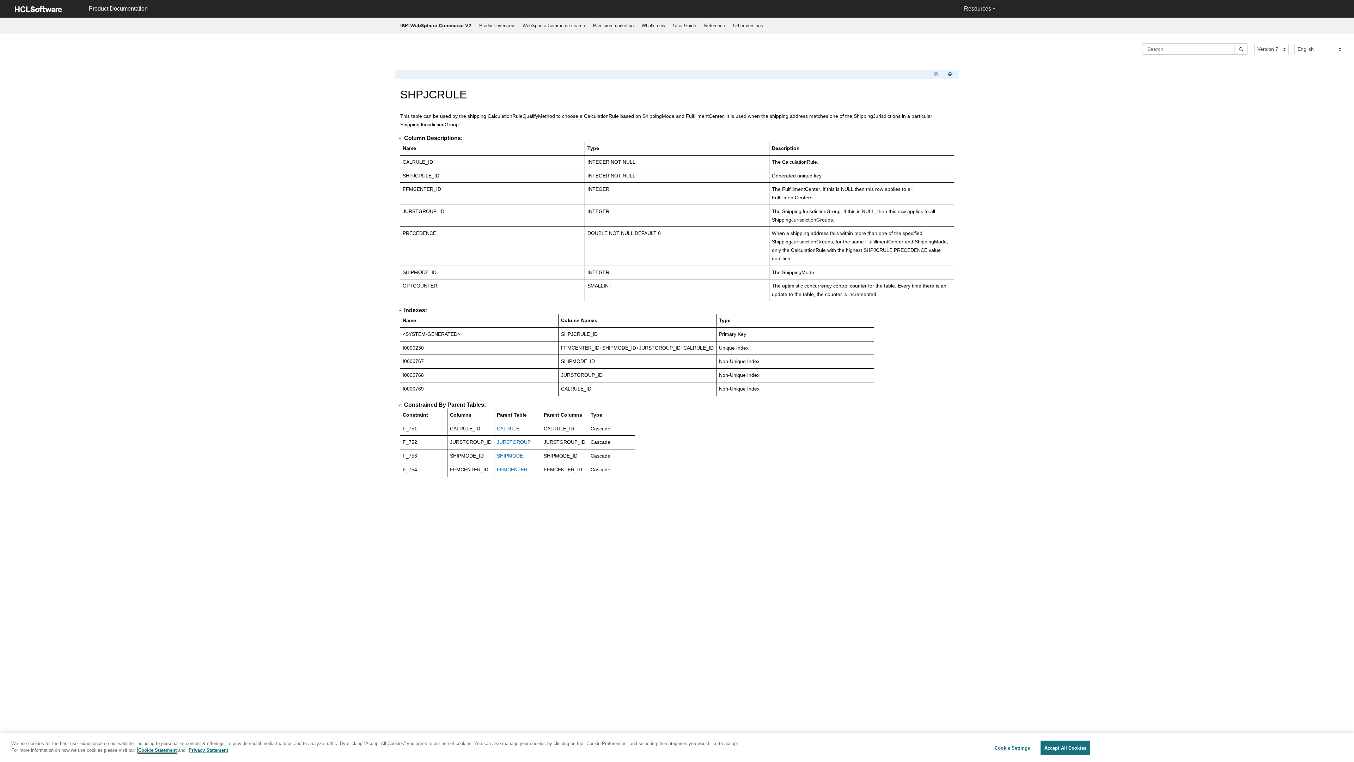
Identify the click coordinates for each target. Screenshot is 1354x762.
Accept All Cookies (1065, 748)
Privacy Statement (208, 750)
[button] (400, 138)
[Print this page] (951, 74)
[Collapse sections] (936, 74)
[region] (677, 747)
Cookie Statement (157, 750)
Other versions (748, 25)
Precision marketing (613, 25)
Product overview (496, 25)
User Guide (684, 25)
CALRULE (508, 428)
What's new (653, 25)
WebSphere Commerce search (554, 25)
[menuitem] (496, 26)
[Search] (1241, 49)
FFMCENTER (512, 469)
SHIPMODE (510, 456)
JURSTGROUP (514, 442)
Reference (714, 25)
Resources (977, 9)
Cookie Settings (1012, 748)
